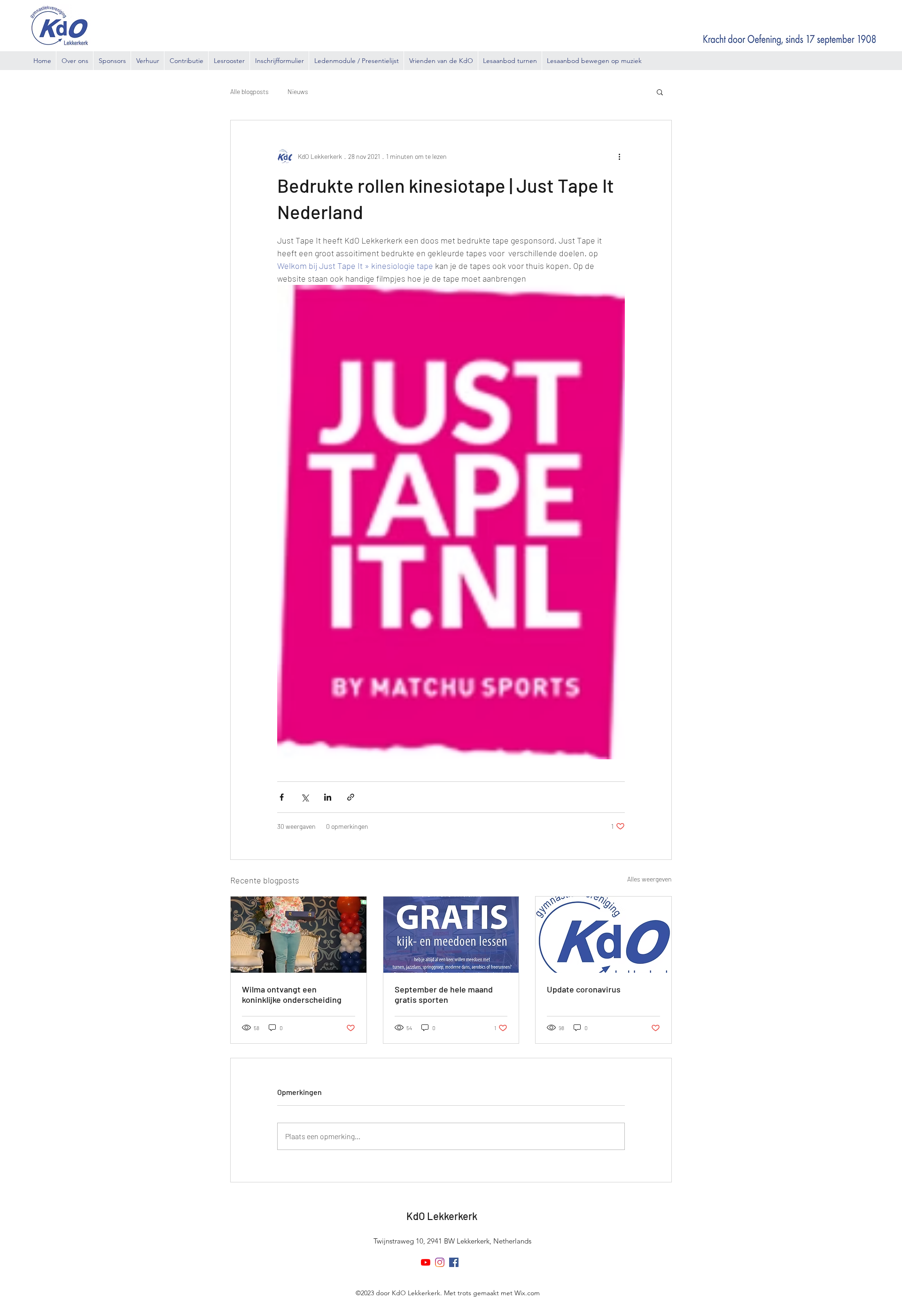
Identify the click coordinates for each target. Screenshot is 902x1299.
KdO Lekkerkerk (441, 1216)
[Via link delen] (350, 797)
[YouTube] (425, 1262)
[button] (659, 91)
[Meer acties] (619, 156)
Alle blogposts (249, 91)
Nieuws (298, 91)
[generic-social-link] (454, 1262)
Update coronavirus (584, 989)
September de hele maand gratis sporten (444, 994)
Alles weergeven (649, 879)
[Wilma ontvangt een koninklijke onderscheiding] (298, 935)
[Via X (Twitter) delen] (304, 797)
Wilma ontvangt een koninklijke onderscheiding (292, 994)
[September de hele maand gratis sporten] (451, 935)
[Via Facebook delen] (281, 797)
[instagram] (439, 1262)
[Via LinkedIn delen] (327, 797)
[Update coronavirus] (603, 935)
